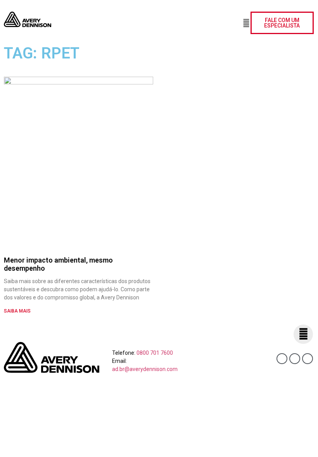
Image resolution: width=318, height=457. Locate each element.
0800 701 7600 (155, 353)
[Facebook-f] (282, 358)
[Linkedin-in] (294, 358)
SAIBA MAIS (17, 311)
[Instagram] (307, 358)
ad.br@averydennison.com (145, 369)
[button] (226, 23)
